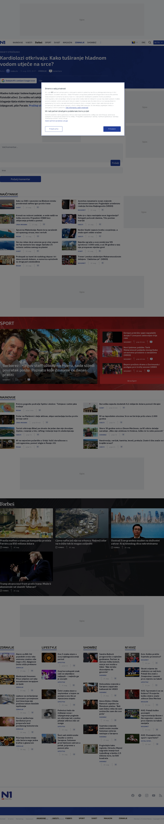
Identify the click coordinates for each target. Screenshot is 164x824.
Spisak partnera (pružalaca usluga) (56, 121)
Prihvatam (112, 129)
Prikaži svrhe (53, 129)
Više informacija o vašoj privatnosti (77, 108)
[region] (83, 109)
